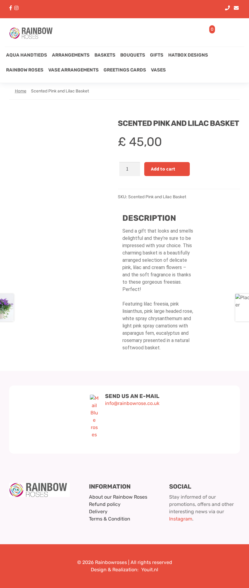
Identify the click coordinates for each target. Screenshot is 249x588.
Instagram (180, 519)
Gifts (156, 55)
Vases (158, 70)
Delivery (98, 511)
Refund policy (105, 504)
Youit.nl (149, 569)
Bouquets (132, 55)
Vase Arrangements (73, 70)
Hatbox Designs (188, 55)
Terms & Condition (109, 519)
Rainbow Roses (24, 70)
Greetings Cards (125, 70)
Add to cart (163, 169)
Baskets (104, 55)
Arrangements (71, 55)
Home (20, 91)
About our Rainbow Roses (118, 497)
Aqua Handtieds (26, 55)
